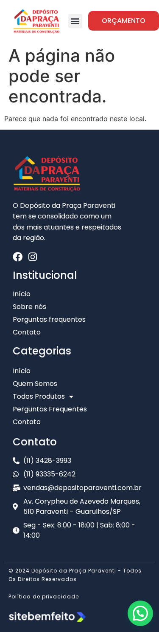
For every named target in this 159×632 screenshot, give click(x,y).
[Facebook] (17, 257)
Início (22, 371)
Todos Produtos (39, 396)
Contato (27, 422)
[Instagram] (32, 257)
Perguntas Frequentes (50, 409)
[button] (75, 21)
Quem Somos (35, 383)
